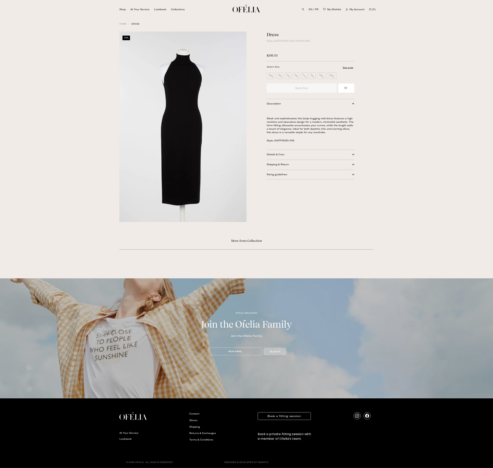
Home (123, 24)
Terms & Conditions (201, 439)
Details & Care (275, 154)
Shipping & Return (278, 164)
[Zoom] (182, 127)
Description (274, 103)
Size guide (348, 67)
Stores (193, 420)
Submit (275, 351)
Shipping (194, 426)
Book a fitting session (284, 416)
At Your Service (139, 9)
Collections (178, 9)
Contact (194, 413)
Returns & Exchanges (202, 433)
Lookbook (160, 9)
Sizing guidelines (277, 174)
